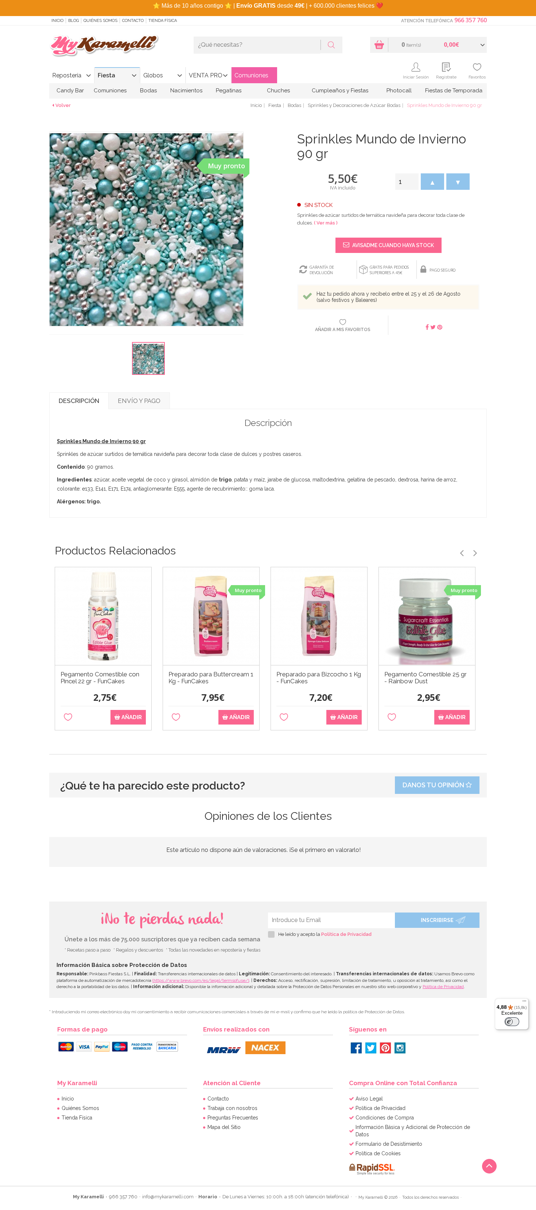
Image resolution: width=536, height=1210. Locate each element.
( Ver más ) (326, 223)
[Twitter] (370, 1048)
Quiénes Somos (100, 20)
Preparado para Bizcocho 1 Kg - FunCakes (318, 678)
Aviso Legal (369, 1099)
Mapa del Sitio (224, 1127)
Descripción (79, 400)
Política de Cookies (378, 1153)
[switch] (512, 1021)
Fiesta (106, 75)
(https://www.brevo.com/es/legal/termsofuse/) (200, 980)
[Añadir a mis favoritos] (68, 717)
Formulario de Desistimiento (389, 1144)
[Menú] (524, 1002)
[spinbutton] (407, 181)
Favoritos (477, 77)
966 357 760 (470, 20)
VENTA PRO (205, 75)
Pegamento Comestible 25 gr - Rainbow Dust (425, 678)
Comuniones (251, 75)
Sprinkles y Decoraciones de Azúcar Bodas (354, 105)
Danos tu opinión (434, 785)
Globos (153, 75)
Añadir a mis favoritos (342, 329)
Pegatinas (228, 90)
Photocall (399, 90)
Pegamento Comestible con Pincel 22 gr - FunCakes (100, 678)
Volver (63, 105)
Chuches (278, 90)
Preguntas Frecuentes (232, 1118)
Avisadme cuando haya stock (392, 245)
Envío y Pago (139, 400)
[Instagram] (400, 1048)
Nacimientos (186, 90)
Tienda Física (162, 20)
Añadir (131, 717)
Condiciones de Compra (385, 1118)
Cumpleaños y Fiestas (340, 90)
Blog (73, 20)
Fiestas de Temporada (453, 90)
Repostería (66, 75)
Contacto (133, 20)
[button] (432, 181)
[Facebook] (356, 1048)
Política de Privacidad (346, 934)
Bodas (148, 90)
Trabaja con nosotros (232, 1108)
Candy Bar (70, 90)
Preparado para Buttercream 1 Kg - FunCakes (210, 678)
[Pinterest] (385, 1048)
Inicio (57, 20)
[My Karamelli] (104, 46)
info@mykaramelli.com (168, 1196)
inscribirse (437, 920)
